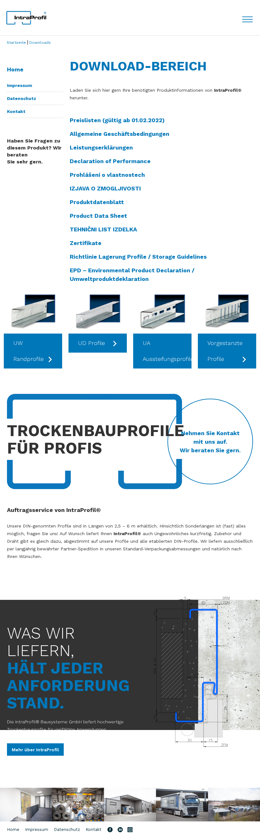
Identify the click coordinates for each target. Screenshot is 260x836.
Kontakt (16, 111)
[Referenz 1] (26, 805)
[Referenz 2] (78, 805)
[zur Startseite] (26, 18)
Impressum (19, 85)
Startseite (16, 42)
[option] (33, 331)
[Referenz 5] (234, 805)
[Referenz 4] (182, 805)
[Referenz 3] (130, 805)
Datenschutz (21, 98)
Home (15, 69)
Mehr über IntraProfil (35, 749)
